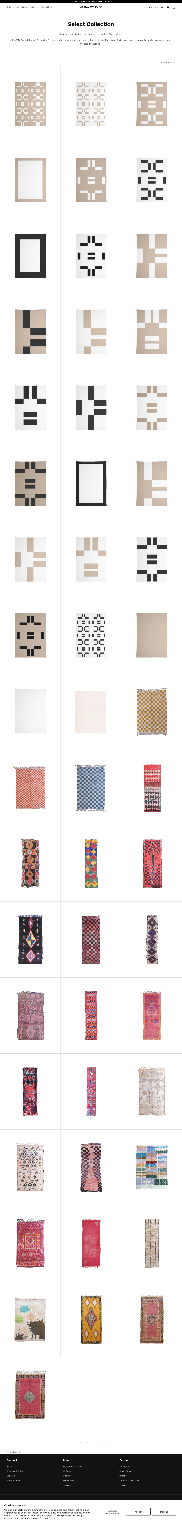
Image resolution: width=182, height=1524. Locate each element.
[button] (10, 7)
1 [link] (73, 1442)
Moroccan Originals (72, 1467)
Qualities (67, 1476)
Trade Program (14, 1481)
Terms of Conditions (129, 1481)
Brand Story (125, 1471)
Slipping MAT (69, 1481)
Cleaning (67, 1485)
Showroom (125, 1467)
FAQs (9, 1467)
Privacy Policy (47, 1518)
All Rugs (67, 1471)
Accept (138, 1512)
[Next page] (109, 1443)
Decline (164, 1512)
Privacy (123, 1485)
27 (101, 1442)
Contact (11, 1476)
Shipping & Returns (16, 1471)
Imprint (123, 1476)
